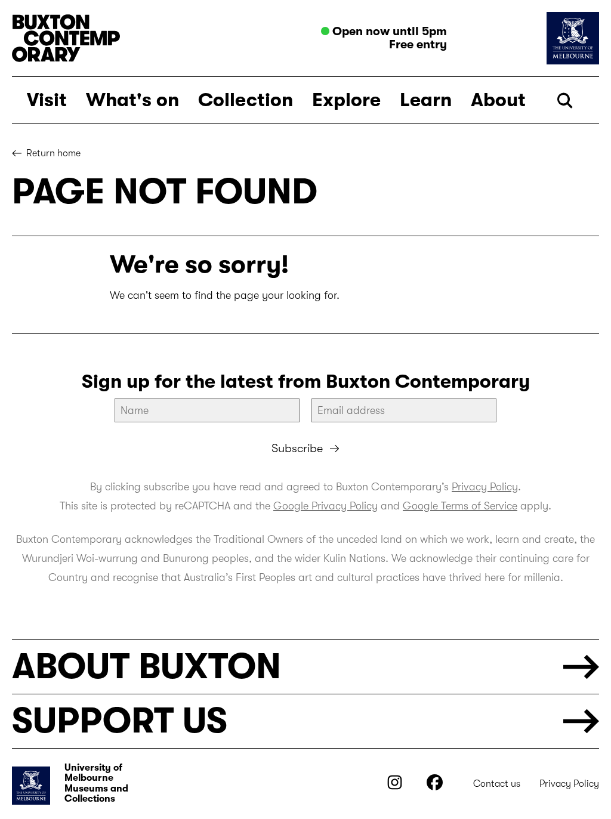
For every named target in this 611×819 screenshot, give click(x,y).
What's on (132, 100)
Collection (245, 100)
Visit (47, 100)
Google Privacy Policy (325, 506)
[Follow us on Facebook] (435, 787)
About (498, 100)
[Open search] (565, 100)
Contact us (496, 783)
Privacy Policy (485, 487)
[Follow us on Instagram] (395, 787)
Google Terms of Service (460, 506)
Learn (426, 100)
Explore (346, 100)
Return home (53, 153)
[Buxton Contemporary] (156, 38)
